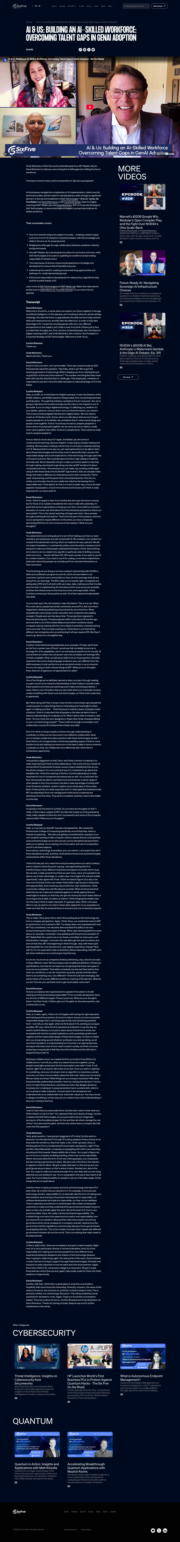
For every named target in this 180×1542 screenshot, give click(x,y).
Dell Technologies (69, 198)
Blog (109, 6)
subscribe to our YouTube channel (56, 289)
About (103, 6)
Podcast (62, 6)
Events (81, 6)
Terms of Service (70, 1529)
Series (89, 6)
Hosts (96, 6)
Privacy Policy (86, 1529)
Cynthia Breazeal (72, 202)
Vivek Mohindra (64, 205)
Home (66, 1511)
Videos (54, 6)
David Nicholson (50, 202)
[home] (19, 6)
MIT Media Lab (68, 286)
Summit (83, 1511)
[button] (72, 6)
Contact (113, 1511)
